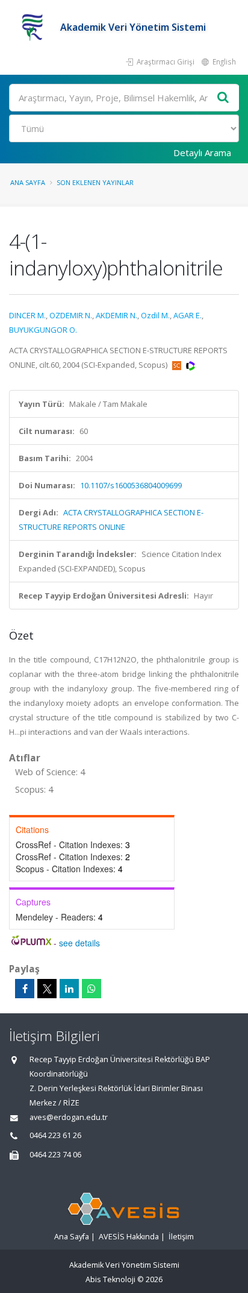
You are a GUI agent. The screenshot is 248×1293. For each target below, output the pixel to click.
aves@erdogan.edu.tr (68, 1117)
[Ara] (223, 98)
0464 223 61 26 (55, 1135)
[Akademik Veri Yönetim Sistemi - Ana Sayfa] (34, 27)
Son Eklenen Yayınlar (95, 182)
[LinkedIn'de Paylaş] (69, 988)
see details (79, 943)
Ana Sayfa (27, 182)
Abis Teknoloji (110, 1279)
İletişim (181, 1237)
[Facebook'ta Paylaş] (24, 988)
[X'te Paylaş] (47, 988)
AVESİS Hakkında (129, 1237)
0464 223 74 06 (55, 1155)
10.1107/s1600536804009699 (131, 485)
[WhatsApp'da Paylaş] (91, 988)
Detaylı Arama (202, 152)
